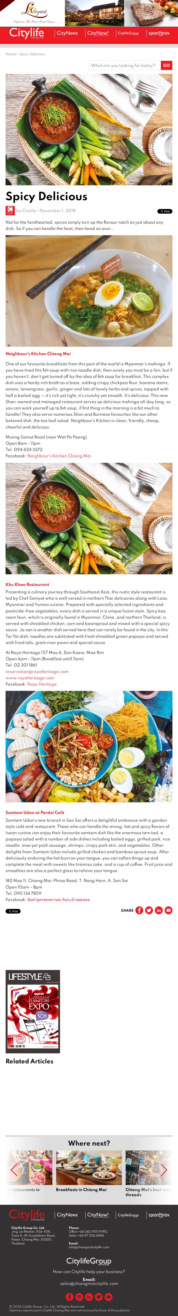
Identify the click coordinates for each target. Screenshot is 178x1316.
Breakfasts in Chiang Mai (89, 1173)
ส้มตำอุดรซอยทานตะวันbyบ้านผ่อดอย (58, 899)
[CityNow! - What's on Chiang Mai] (97, 33)
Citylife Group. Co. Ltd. (39, 1306)
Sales (86, 1235)
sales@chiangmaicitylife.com (89, 1281)
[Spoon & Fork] (159, 33)
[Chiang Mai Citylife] (26, 33)
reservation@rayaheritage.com (37, 671)
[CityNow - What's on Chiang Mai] (97, 1215)
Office (88, 1231)
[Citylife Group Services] (128, 33)
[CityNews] (67, 33)
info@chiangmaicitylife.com (89, 1247)
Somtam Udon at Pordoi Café (35, 812)
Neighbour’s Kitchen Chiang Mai (38, 353)
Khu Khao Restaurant (27, 584)
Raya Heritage (42, 684)
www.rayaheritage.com (30, 677)
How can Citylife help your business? (89, 1271)
